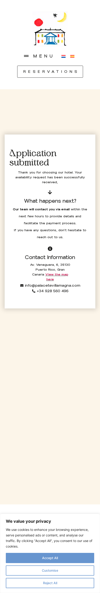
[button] (26, 56)
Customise (50, 570)
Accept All (50, 558)
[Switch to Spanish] (72, 56)
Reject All (50, 583)
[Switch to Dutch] (63, 56)
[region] (50, 553)
